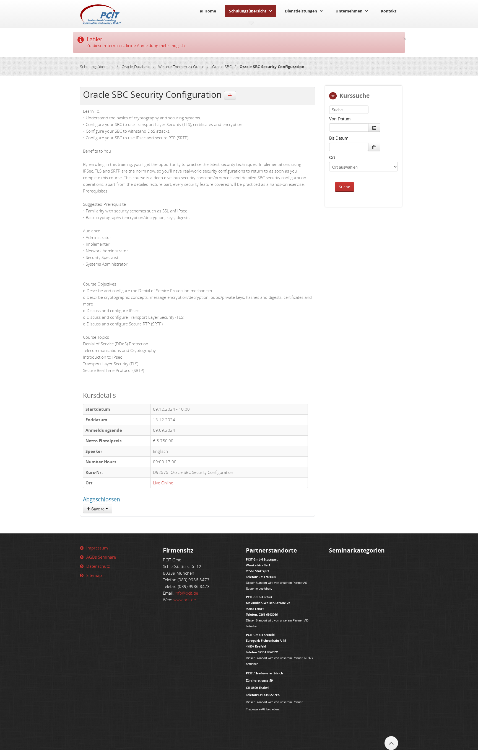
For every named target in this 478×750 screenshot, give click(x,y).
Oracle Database (136, 66)
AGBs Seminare (101, 557)
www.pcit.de (184, 599)
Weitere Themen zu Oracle (181, 66)
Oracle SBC (222, 66)
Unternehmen (349, 11)
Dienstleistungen (301, 11)
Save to (98, 509)
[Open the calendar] (374, 127)
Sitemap (94, 575)
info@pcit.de (186, 593)
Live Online (163, 483)
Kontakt (388, 11)
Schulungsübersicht (247, 11)
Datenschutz (98, 566)
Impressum (97, 548)
